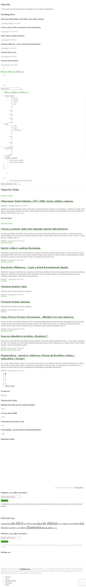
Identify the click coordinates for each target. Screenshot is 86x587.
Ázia (14, 104)
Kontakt (7, 584)
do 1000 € (37, 523)
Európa (15, 98)
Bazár (7, 156)
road (17, 528)
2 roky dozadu (5, 65)
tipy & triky (47, 527)
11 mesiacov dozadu (7, 23)
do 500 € (17, 523)
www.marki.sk (79, 487)
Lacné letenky (11, 158)
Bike (6, 124)
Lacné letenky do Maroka (16, 162)
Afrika (15, 102)
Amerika (15, 100)
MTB (14, 126)
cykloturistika (6, 524)
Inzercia (7, 578)
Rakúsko (4, 527)
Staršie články (10, 386)
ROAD (15, 128)
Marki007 (4, 205)
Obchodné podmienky (10, 580)
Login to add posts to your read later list (20, 180)
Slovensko (34, 527)
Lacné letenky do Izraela (16, 160)
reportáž (12, 528)
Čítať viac (4, 395)
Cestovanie (9, 96)
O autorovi (7, 576)
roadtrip (22, 527)
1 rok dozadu (5, 31)
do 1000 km (28, 524)
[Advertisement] (16, 463)
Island (60, 524)
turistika (55, 528)
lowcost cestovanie (70, 523)
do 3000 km (50, 523)
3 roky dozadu (11, 329)
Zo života (9, 148)
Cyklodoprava (17, 130)
